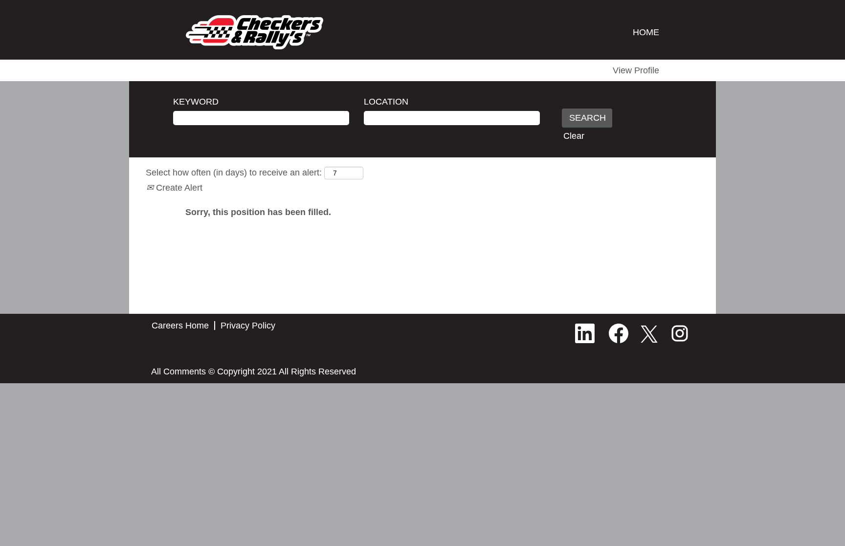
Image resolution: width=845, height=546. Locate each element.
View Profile (636, 70)
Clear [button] (573, 136)
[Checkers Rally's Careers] (254, 32)
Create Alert (178, 188)
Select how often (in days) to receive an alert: (234, 172)
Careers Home (180, 325)
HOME (646, 32)
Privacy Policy (248, 325)
